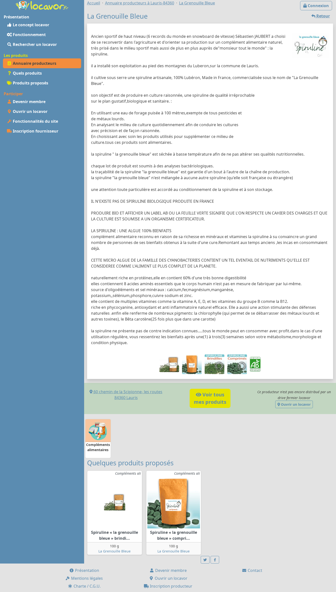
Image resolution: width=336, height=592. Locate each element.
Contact (254, 570)
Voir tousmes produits (210, 398)
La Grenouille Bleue (114, 551)
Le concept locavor (30, 24)
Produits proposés (30, 83)
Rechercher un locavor (34, 44)
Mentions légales (86, 578)
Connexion (318, 5)
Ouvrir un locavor (29, 111)
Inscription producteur (170, 586)
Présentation (86, 570)
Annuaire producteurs (34, 63)
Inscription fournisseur (35, 131)
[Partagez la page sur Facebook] (215, 560)
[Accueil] (42, 5)
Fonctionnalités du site (35, 121)
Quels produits (27, 73)
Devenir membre (29, 101)
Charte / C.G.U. (87, 586)
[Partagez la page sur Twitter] (205, 560)
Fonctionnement (29, 34)
